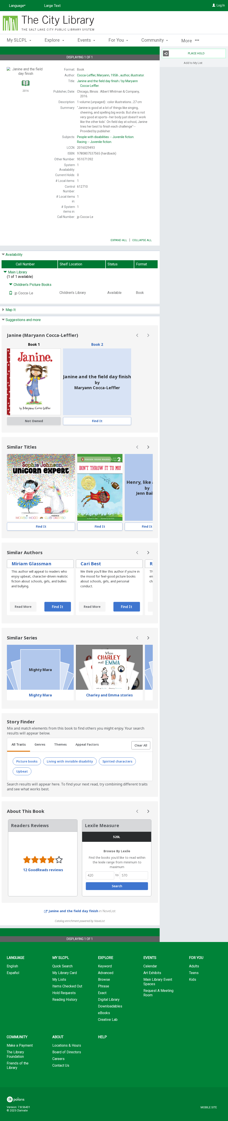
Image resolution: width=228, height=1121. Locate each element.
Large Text (52, 6)
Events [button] (84, 40)
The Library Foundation (15, 1054)
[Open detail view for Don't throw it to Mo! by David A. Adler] (99, 487)
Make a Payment (20, 1045)
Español (13, 973)
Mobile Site (209, 1107)
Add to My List (193, 62)
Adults (194, 966)
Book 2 (97, 344)
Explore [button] (53, 40)
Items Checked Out (67, 986)
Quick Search (62, 966)
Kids (192, 979)
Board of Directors (66, 1052)
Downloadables (110, 1006)
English (12, 966)
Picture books (26, 761)
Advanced (105, 973)
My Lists (59, 979)
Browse (104, 979)
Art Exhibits (152, 973)
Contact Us (60, 1065)
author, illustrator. (111, 75)
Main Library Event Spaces (157, 981)
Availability (14, 254)
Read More (23, 606)
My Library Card (64, 973)
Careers (58, 1059)
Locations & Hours (66, 1045)
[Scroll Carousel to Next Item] (148, 335)
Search (117, 886)
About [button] (57, 1037)
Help (102, 1037)
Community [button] (153, 40)
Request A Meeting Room (158, 993)
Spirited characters (117, 761)
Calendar (150, 966)
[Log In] (213, 5)
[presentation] (41, 487)
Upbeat (22, 771)
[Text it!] (10, 293)
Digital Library (109, 999)
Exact (102, 993)
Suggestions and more (23, 320)
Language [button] (15, 958)
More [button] (187, 40)
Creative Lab (108, 1019)
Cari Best (91, 564)
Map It (11, 310)
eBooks (104, 1013)
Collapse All (142, 240)
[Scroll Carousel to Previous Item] (137, 335)
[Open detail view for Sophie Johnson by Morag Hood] (41, 487)
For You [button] (116, 40)
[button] (140, 745)
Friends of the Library (17, 1065)
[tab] (18, 745)
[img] (34, 381)
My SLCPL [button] (17, 40)
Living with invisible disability (70, 761)
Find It (97, 421)
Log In (221, 5)
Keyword (105, 966)
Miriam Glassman (31, 564)
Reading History (64, 999)
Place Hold (196, 53)
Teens (194, 973)
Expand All (119, 240)
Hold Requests (64, 993)
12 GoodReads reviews (43, 870)
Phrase (103, 986)
